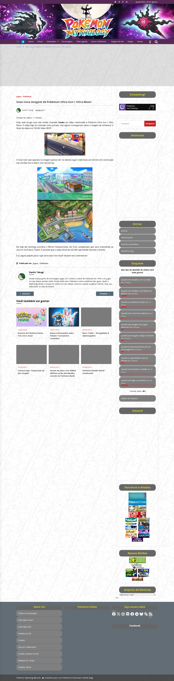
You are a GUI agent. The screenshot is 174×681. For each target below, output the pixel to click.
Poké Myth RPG (24, 627)
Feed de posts (127, 237)
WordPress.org (127, 251)
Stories (140, 41)
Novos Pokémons (99, 41)
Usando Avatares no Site (28, 654)
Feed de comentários (130, 244)
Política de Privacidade (27, 613)
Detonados (51, 41)
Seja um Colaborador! (27, 647)
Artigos (130, 41)
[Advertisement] (87, 68)
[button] (150, 41)
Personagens (67, 41)
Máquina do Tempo (26, 660)
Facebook (134, 625)
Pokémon (27, 96)
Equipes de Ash (117, 41)
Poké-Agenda (81, 41)
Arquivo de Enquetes (129, 398)
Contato (21, 640)
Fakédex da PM (24, 633)
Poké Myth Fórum (25, 620)
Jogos (19, 96)
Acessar (124, 231)
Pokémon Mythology (25, 678)
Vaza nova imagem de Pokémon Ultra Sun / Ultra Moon (53, 102)
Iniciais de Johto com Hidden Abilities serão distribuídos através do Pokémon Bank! (63, 373)
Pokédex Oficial (24, 667)
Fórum (40, 41)
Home (31, 41)
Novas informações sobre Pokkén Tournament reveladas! (62, 336)
